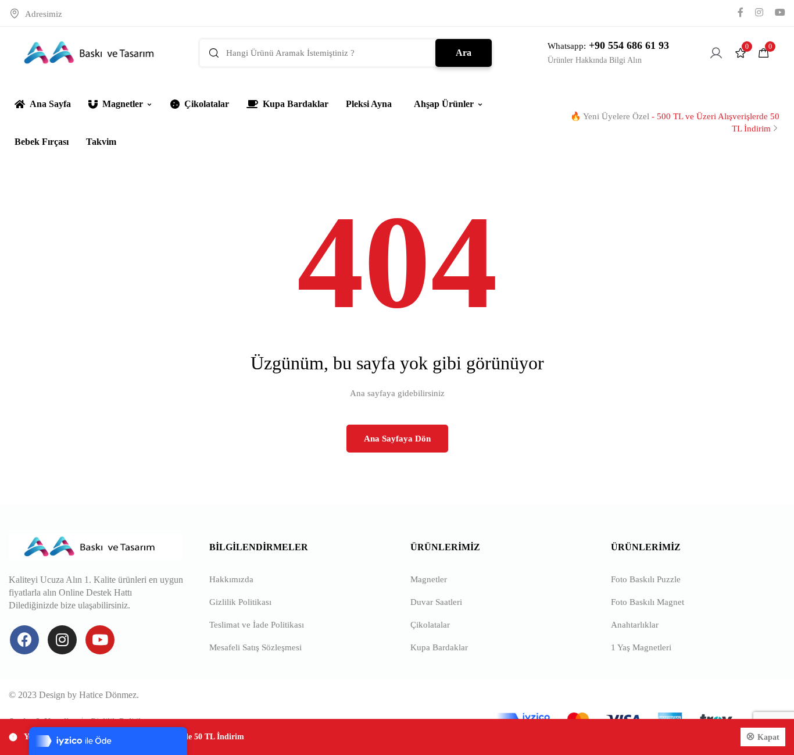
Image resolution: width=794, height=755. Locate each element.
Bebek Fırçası (42, 142)
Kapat (768, 737)
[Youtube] (100, 639)
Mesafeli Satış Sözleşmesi (255, 647)
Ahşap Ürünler (444, 104)
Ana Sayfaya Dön (397, 438)
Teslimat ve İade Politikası (256, 624)
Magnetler (122, 104)
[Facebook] (24, 639)
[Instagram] (62, 639)
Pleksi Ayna (369, 104)
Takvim (101, 142)
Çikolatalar (206, 104)
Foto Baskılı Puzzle (646, 579)
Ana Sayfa (50, 104)
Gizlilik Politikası (240, 602)
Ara (463, 53)
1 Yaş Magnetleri (641, 647)
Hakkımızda (231, 579)
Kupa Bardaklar (295, 104)
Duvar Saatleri (436, 602)
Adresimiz (43, 14)
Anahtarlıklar (635, 624)
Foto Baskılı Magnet (647, 602)
